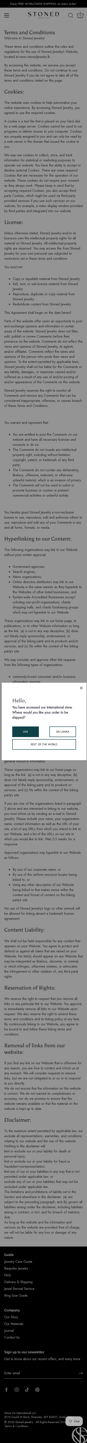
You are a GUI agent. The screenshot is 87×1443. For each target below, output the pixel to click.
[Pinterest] (37, 1389)
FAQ (7, 1275)
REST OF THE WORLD (44, 744)
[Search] (70, 16)
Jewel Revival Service (19, 1288)
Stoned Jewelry (24, 1422)
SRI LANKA (62, 732)
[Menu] (6, 15)
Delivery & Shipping (18, 1282)
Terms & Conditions (16, 1426)
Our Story (11, 1317)
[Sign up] (81, 1373)
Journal (9, 1330)
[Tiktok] (27, 1389)
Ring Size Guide (16, 1295)
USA (25, 732)
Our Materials (13, 1323)
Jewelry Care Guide (18, 1261)
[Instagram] (17, 1389)
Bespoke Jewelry (16, 1268)
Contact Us (12, 1337)
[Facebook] (6, 1389)
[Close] (81, 688)
